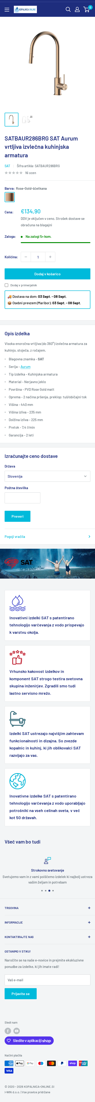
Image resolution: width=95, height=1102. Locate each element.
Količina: (11, 257)
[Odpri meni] (7, 9)
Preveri (18, 516)
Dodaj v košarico (47, 274)
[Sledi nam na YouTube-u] (16, 1031)
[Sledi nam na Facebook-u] (8, 1031)
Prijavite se (21, 993)
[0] (86, 9)
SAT (7, 166)
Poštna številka (16, 488)
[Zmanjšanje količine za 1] (26, 257)
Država (10, 466)
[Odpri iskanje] (68, 9)
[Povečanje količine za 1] (50, 257)
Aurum (25, 366)
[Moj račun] (77, 9)
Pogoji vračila (15, 536)
